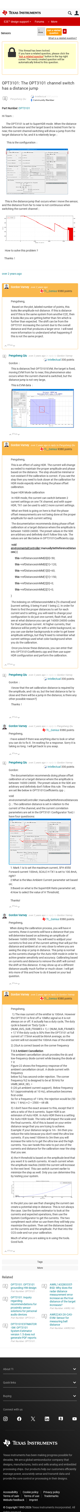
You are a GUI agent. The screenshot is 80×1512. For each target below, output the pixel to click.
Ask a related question (54, 31)
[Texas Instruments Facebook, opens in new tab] (19, 1420)
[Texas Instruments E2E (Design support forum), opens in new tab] (60, 1420)
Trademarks (51, 1496)
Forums (39, 21)
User (76, 13)
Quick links (9, 1382)
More (54, 21)
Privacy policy (51, 1492)
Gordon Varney (20, 287)
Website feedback (13, 1499)
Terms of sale (11, 1496)
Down (14, 346)
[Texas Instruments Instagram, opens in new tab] (5, 1420)
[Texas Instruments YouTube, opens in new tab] (74, 1420)
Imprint (33, 1499)
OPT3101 (24, 108)
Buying (7, 1396)
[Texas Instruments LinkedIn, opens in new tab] (47, 1420)
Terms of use (31, 1496)
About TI (8, 1369)
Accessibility (10, 1492)
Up (5, 346)
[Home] (21, 12)
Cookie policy (30, 1492)
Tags (40, 1261)
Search (69, 13)
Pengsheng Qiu (18, 99)
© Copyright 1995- (17, 1507)
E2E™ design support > (17, 21)
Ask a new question (65, 31)
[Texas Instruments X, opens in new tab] (33, 1420)
